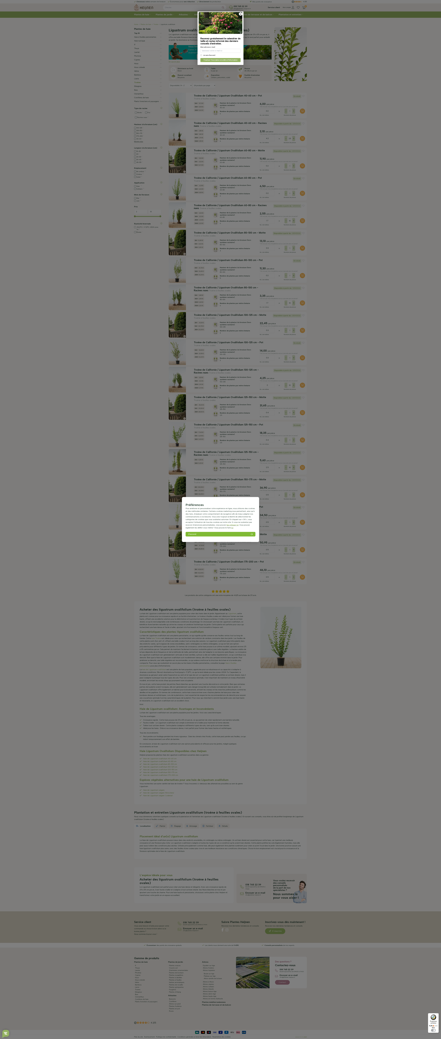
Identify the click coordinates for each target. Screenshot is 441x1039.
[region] (220, 519)
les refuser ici (233, 525)
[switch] (433, 1030)
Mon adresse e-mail (207, 47)
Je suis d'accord (209, 55)
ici (232, 528)
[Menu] (437, 1014)
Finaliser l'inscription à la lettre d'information (220, 60)
